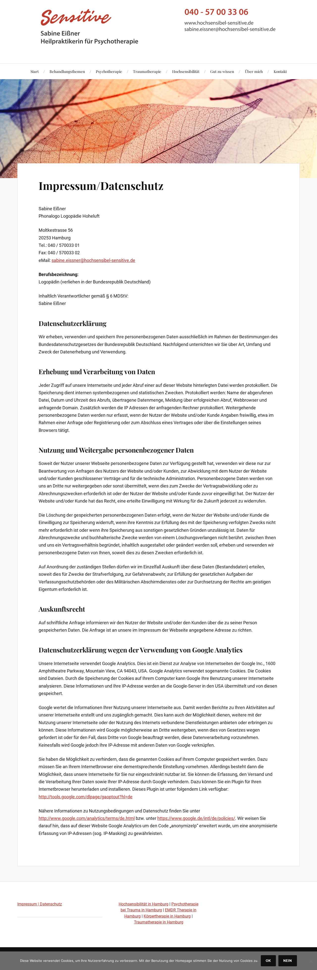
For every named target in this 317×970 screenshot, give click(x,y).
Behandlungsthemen (67, 71)
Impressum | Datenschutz (39, 904)
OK (268, 961)
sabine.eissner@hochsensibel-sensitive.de (93, 260)
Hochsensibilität (185, 71)
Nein (287, 961)
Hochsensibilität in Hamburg (143, 904)
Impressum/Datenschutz (101, 185)
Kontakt (280, 71)
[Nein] (310, 960)
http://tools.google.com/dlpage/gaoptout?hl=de (85, 796)
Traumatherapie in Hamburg (158, 922)
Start (34, 71)
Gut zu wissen (222, 71)
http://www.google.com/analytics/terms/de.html (87, 818)
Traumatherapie (147, 71)
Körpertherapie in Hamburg (167, 916)
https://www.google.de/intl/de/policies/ (196, 818)
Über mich (254, 71)
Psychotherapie (109, 71)
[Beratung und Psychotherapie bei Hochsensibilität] (158, 48)
